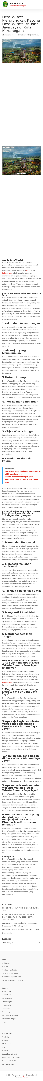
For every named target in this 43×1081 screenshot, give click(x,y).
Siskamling (6, 1012)
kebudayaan (7, 273)
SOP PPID (5, 966)
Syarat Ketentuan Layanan (11, 1057)
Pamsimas (6, 1008)
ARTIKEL (35, 35)
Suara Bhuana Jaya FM (10, 1054)
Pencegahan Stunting (10, 1015)
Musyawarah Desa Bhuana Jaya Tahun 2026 (20, 929)
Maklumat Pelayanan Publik (11, 977)
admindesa (10, 35)
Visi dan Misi (6, 963)
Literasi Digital (7, 1002)
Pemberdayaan (7, 998)
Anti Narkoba (6, 1005)
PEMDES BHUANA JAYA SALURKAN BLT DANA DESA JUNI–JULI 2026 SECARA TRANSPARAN (19, 917)
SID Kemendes (7, 1044)
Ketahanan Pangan (9, 1019)
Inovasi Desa (6, 995)
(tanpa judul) (7, 933)
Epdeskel (5, 1040)
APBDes (5, 1050)
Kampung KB (6, 991)
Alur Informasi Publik (9, 970)
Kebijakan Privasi (8, 1064)
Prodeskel (5, 1037)
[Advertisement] (21, 89)
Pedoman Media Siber (10, 1061)
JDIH (3, 1047)
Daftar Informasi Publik (10, 973)
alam (28, 270)
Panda (25, 1077)
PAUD (4, 1022)
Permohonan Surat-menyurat (12, 980)
